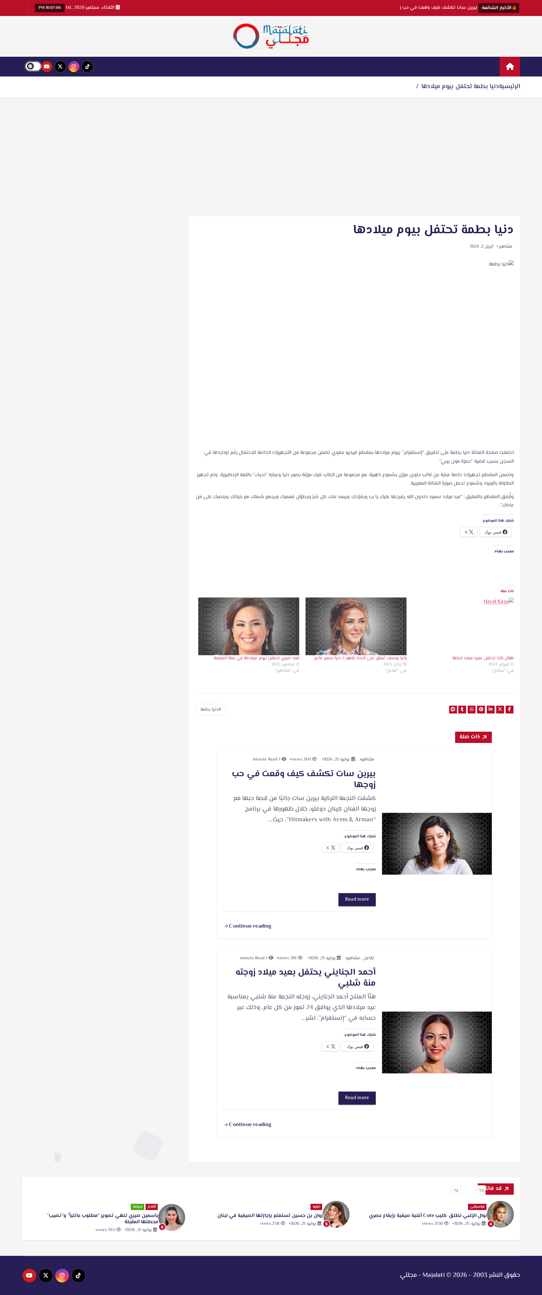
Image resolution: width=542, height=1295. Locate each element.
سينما (137, 1207)
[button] (481, 1190)
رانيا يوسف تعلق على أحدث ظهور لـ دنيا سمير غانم (360, 658)
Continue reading (249, 926)
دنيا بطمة (209, 709)
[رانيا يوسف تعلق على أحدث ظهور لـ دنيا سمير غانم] (356, 626)
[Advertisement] (271, 157)
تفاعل (369, 958)
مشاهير (505, 246)
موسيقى (477, 1207)
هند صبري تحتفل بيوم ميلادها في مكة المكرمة (256, 658)
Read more (357, 899)
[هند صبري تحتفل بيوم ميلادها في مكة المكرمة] (248, 626)
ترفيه (316, 1207)
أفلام (152, 1207)
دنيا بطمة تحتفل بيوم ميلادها (460, 87)
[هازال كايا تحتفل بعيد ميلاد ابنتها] (463, 626)
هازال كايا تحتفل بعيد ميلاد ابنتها (483, 658)
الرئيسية (509, 87)
